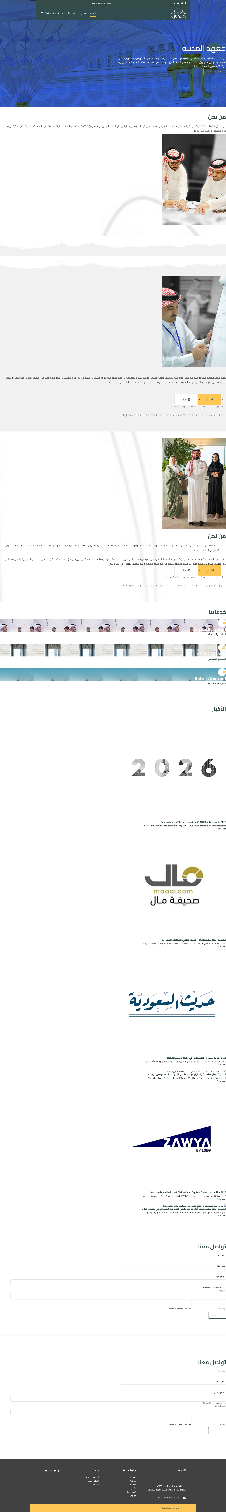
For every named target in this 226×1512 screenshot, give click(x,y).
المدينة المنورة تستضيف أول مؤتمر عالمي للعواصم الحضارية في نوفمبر (187, 1074)
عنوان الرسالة (220, 1290)
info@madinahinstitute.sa (101, 3)
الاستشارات (94, 1484)
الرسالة (184, 399)
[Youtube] (178, 3)
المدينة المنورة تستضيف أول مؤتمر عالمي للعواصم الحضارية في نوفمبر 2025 (184, 1209)
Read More (221, 829)
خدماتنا (75, 13)
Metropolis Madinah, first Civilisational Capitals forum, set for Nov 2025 (188, 1192)
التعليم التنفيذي (92, 1481)
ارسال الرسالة (217, 1315)
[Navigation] (42, 13)
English (48, 13)
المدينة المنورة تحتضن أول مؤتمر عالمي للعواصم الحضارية (194, 940)
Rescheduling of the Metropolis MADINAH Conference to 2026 (193, 822)
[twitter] (182, 3)
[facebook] (185, 3)
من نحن (84, 13)
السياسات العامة (92, 1477)
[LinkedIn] (174, 3)
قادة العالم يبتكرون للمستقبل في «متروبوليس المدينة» (195, 1058)
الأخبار (67, 13)
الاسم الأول (221, 1255)
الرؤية (208, 399)
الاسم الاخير (221, 1265)
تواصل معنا (58, 13)
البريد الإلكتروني (219, 1276)
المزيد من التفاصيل (215, 71)
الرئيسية (93, 13)
